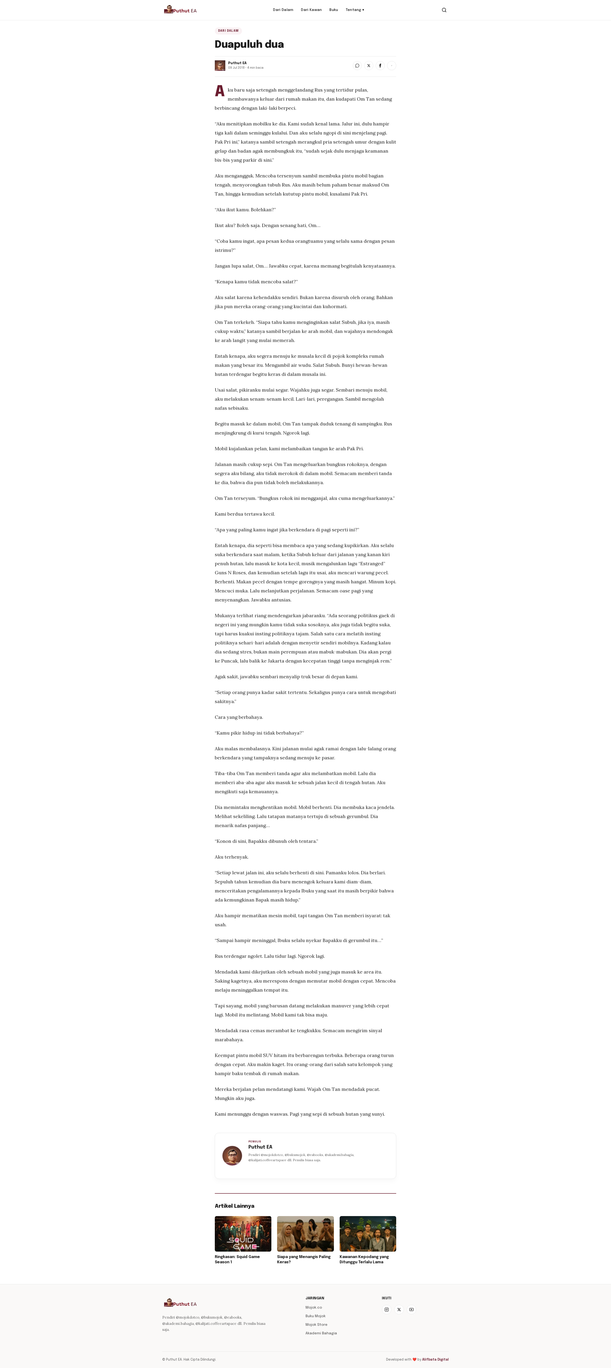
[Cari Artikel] (444, 10)
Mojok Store (316, 1325)
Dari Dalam (283, 10)
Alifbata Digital (435, 1359)
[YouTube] (411, 1309)
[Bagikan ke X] (368, 65)
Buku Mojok (316, 1316)
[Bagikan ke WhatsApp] (357, 65)
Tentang (355, 10)
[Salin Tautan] (391, 65)
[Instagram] (386, 1309)
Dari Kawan (311, 10)
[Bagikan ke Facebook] (380, 65)
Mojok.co (314, 1308)
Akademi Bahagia (321, 1333)
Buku (333, 10)
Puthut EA (260, 1147)
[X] (399, 1309)
